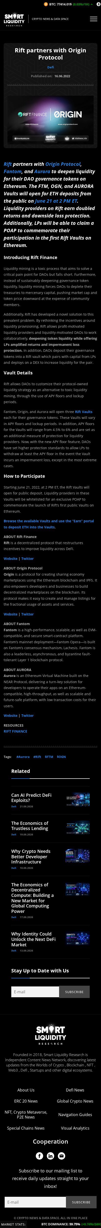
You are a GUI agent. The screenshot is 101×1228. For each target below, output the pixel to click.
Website (10, 558)
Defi (50, 67)
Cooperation (50, 1141)
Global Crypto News (75, 1101)
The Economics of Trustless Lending (29, 825)
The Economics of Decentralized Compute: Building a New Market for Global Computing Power (32, 898)
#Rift (37, 756)
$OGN (61, 756)
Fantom (13, 171)
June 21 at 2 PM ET (56, 201)
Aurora (42, 171)
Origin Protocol (62, 164)
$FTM (49, 756)
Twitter (27, 558)
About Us (26, 1090)
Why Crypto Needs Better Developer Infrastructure (30, 856)
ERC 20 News (26, 1101)
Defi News (75, 1090)
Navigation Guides (75, 1114)
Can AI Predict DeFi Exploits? (31, 797)
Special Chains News (26, 1128)
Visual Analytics (75, 1128)
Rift (8, 164)
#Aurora (23, 756)
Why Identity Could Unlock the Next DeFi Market (33, 939)
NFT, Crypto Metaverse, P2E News (26, 1114)
